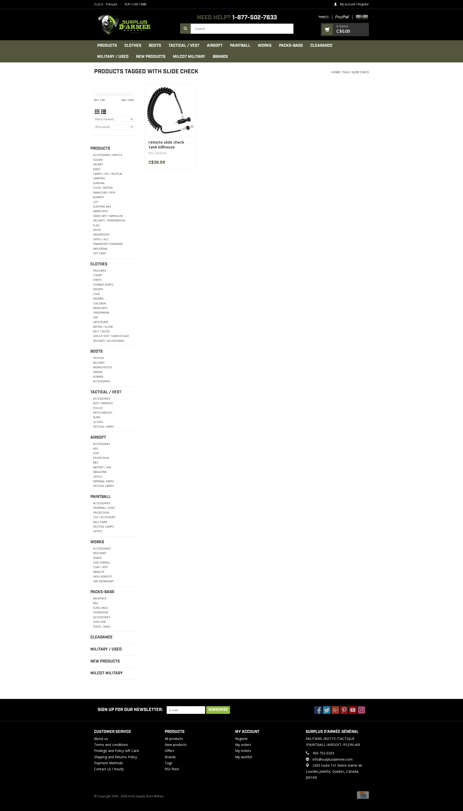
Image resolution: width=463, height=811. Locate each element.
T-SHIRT (97, 275)
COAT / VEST (100, 567)
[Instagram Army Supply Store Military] (361, 710)
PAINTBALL (240, 45)
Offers (169, 750)
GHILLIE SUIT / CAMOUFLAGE (111, 336)
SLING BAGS (100, 608)
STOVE (97, 230)
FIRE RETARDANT (103, 581)
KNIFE (96, 169)
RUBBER (98, 376)
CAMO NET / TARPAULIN (108, 216)
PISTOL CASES (101, 626)
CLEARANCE (321, 45)
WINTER (97, 372)
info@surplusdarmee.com (333, 759)
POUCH (97, 408)
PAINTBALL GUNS (104, 507)
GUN (96, 453)
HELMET (98, 164)
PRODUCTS (107, 45)
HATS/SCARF (100, 322)
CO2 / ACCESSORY (104, 517)
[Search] (185, 28)
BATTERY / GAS (102, 467)
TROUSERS (99, 270)
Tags (345, 72)
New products (176, 744)
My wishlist (243, 757)
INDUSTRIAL (100, 248)
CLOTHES (132, 45)
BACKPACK (100, 598)
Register (241, 738)
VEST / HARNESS (103, 403)
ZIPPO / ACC (101, 239)
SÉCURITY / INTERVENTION (109, 220)
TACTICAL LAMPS (103, 426)
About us (101, 738)
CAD (143, 4)
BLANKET (98, 197)
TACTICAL (98, 358)
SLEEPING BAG (102, 206)
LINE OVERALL (102, 562)
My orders (243, 744)
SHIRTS (97, 280)
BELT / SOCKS (101, 331)
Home (335, 72)
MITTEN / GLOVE (103, 326)
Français (111, 4)
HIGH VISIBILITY (102, 576)
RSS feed (172, 769)
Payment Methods (108, 763)
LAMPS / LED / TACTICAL (108, 173)
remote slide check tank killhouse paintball (166, 144)
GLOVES (98, 422)
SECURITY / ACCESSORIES (108, 340)
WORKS (265, 45)
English (98, 4)
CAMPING (99, 178)
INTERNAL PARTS (103, 481)
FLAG (96, 225)
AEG (95, 448)
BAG (95, 603)
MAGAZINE (100, 472)
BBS (95, 462)
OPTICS (97, 476)
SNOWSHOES (101, 234)
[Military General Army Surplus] (134, 25)
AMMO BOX (100, 211)
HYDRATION (100, 612)
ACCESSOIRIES (102, 548)
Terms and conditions (111, 744)
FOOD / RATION (103, 187)
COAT (96, 294)
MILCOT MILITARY (189, 56)
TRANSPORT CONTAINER (108, 244)
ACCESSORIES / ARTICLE (107, 155)
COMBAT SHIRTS (103, 284)
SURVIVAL (99, 183)
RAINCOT (98, 572)
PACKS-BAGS (291, 45)
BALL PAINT (100, 522)
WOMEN (98, 298)
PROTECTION (101, 458)
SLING (97, 417)
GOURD (98, 159)
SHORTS (98, 289)
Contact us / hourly (109, 769)
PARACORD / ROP (104, 192)
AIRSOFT (215, 45)
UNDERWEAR (101, 312)
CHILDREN (99, 303)
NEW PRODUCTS (150, 56)
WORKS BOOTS (102, 367)
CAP (95, 317)
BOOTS (155, 45)
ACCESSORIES (101, 381)
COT (95, 202)
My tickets (243, 750)
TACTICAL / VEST (184, 45)
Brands (220, 56)
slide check (360, 72)
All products (174, 738)
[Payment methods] (363, 795)
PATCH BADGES (102, 412)
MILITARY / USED (113, 56)
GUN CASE (99, 621)
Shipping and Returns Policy (115, 757)
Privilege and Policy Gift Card (116, 750)
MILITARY (99, 362)
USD (135, 4)
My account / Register (354, 4)
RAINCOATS (100, 308)
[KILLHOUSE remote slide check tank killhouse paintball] (170, 110)
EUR (128, 4)
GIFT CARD (99, 253)
